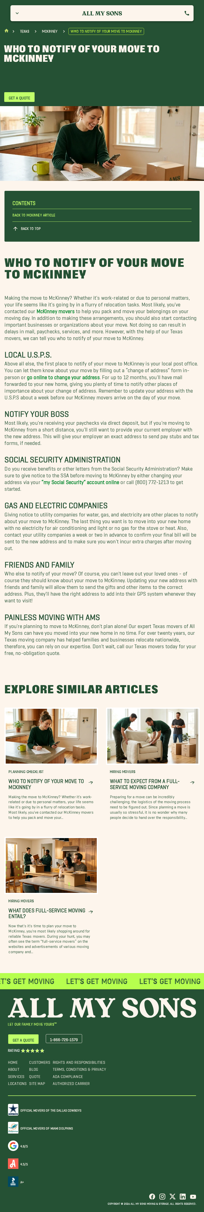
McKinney (49, 31)
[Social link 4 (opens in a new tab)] (183, 1198)
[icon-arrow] (90, 782)
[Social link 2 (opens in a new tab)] (162, 1198)
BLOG (33, 1068)
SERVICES (16, 1075)
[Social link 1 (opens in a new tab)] (152, 1198)
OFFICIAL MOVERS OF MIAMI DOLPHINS (46, 1127)
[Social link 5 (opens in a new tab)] (193, 1198)
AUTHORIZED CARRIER (71, 1082)
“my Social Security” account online (80, 481)
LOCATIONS (17, 1082)
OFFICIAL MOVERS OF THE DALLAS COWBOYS (50, 1109)
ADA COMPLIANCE (68, 1075)
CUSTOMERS (39, 1061)
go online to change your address (63, 375)
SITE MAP (37, 1082)
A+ (22, 1181)
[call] (187, 13)
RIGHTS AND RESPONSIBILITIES (79, 1061)
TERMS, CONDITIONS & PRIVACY (79, 1068)
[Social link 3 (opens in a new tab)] (172, 1198)
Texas (24, 31)
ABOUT (13, 1068)
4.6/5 (24, 1145)
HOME (13, 1061)
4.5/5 (24, 1163)
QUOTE (34, 1075)
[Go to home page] (6, 31)
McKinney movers (56, 310)
